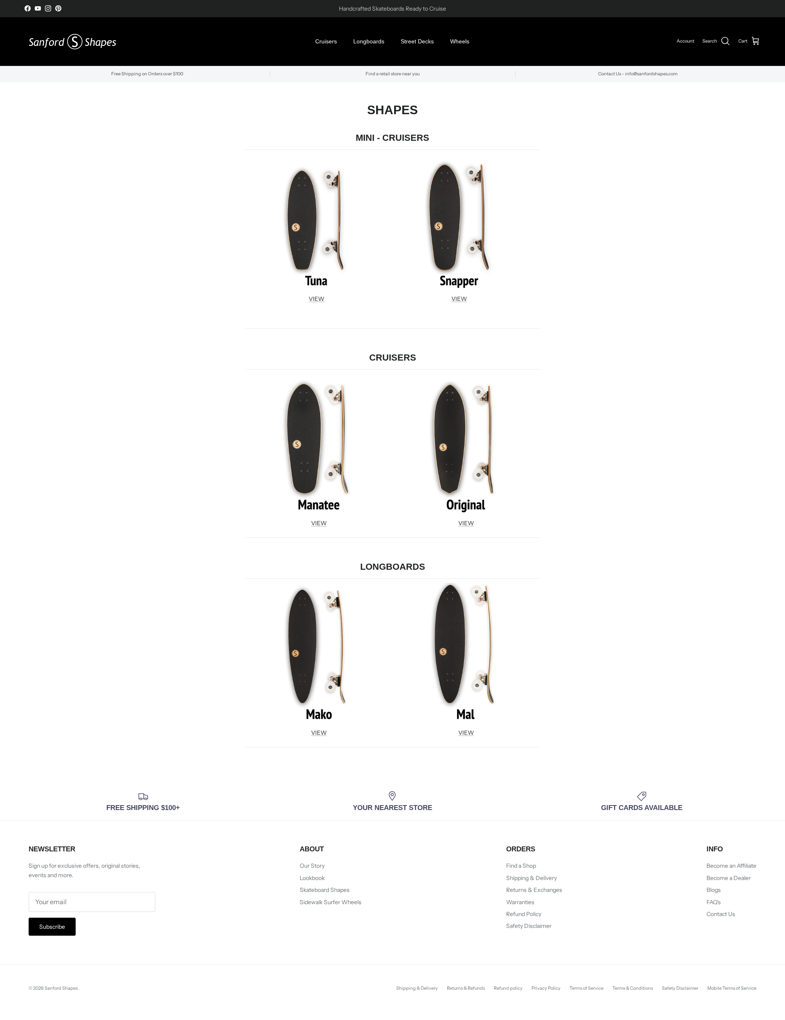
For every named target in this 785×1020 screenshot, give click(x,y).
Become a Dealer (728, 878)
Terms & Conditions (632, 988)
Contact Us (720, 914)
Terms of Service (586, 988)
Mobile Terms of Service (731, 988)
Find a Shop (521, 865)
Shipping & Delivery (531, 878)
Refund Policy (523, 914)
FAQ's (713, 902)
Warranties (520, 902)
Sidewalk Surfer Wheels (330, 902)
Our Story (312, 865)
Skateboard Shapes (325, 890)
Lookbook (312, 878)
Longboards (368, 41)
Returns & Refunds (466, 988)
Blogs (713, 890)
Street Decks (417, 41)
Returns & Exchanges (534, 890)
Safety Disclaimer (529, 926)
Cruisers (326, 41)
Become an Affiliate (731, 865)
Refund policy (508, 988)
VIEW (316, 298)
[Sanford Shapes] (73, 41)
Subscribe (52, 926)
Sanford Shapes (61, 988)
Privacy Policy (546, 988)
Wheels (459, 41)
